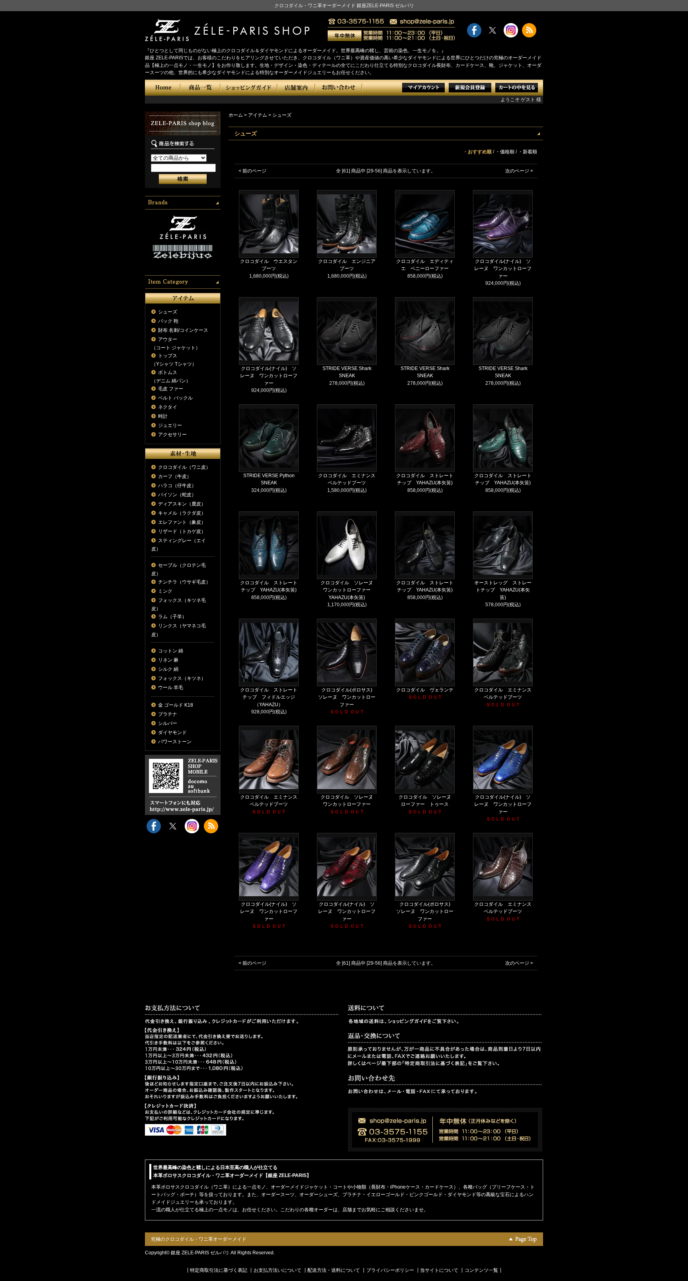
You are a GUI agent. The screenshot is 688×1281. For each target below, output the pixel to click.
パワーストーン (175, 741)
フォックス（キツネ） (182, 678)
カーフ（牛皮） (175, 476)
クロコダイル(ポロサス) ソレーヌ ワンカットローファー (347, 697)
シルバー (167, 723)
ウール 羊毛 (170, 687)
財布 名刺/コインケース (183, 330)
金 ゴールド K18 (175, 705)
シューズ (167, 311)
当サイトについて (439, 1270)
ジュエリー (170, 425)
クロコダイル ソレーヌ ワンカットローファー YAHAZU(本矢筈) (349, 590)
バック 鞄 (168, 321)
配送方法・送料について (333, 1270)
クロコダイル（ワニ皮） (184, 467)
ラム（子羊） (172, 616)
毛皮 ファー (170, 388)
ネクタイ (167, 407)
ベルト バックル (175, 398)
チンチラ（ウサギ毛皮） (184, 582)
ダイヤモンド (172, 732)
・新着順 (527, 151)
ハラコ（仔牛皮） (177, 485)
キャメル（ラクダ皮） (182, 513)
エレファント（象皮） (182, 522)
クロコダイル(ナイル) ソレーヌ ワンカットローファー (503, 268)
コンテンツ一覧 (481, 1270)
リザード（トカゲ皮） (182, 531)
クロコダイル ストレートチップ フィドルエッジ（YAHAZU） (268, 697)
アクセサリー (172, 434)
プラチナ (167, 714)
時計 (163, 416)
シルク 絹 (168, 669)
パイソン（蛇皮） (177, 494)
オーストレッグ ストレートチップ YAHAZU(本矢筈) (503, 590)
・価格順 (504, 151)
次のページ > (519, 170)
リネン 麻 (168, 660)
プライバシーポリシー (390, 1270)
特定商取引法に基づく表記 (218, 1270)
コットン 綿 (170, 650)
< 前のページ (252, 170)
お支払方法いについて (277, 1270)
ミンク (165, 591)
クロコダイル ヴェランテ (424, 690)
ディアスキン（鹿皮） (182, 503)
